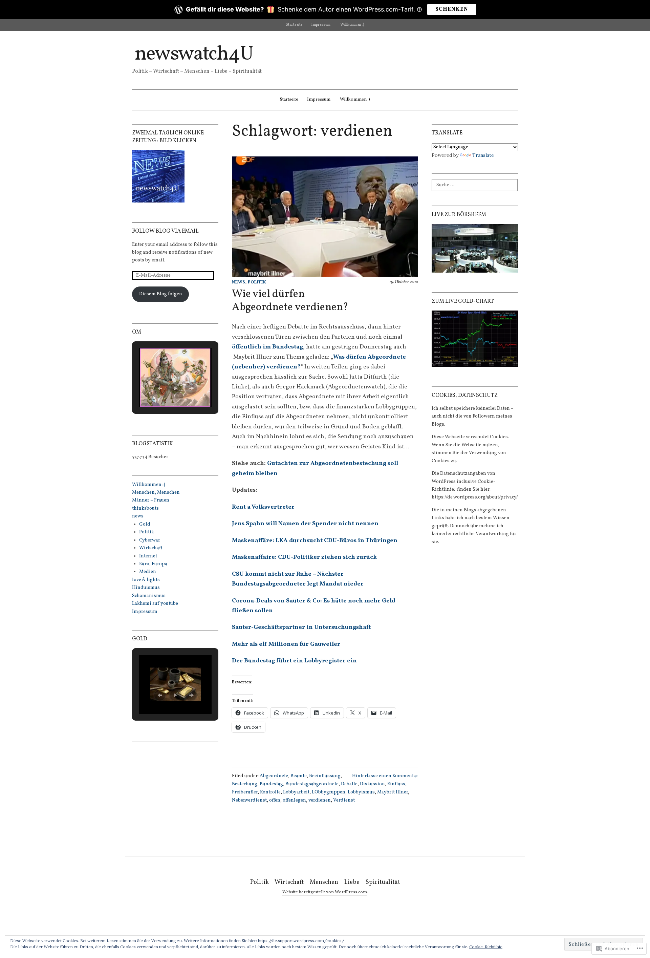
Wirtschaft (150, 548)
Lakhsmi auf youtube (155, 603)
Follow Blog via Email (165, 231)
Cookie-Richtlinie (485, 946)
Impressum (320, 24)
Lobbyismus (361, 792)
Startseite (294, 24)
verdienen (319, 800)
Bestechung (244, 784)
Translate (483, 155)
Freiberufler (245, 792)
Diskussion (372, 784)
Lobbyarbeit (296, 792)
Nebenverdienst (249, 800)
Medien (147, 572)
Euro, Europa (153, 564)
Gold (144, 524)
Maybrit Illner (392, 792)
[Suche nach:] (475, 184)
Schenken (451, 9)
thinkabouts (145, 508)
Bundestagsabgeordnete (312, 784)
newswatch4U (194, 54)
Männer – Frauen (150, 500)
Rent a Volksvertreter (263, 507)
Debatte (349, 784)
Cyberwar (149, 540)
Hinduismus (146, 587)
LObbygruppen (328, 792)
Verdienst (344, 800)
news (238, 282)
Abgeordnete (274, 776)
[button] (160, 388)
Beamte (298, 776)
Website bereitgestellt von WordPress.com (324, 892)
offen (274, 800)
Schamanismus (149, 596)
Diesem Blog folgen (160, 294)
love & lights (146, 580)
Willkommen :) (352, 24)
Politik (256, 282)
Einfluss (396, 784)
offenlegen (294, 800)
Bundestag (271, 784)
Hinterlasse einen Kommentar (385, 776)
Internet (148, 556)
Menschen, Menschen (156, 492)
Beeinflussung (325, 776)
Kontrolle (270, 792)
